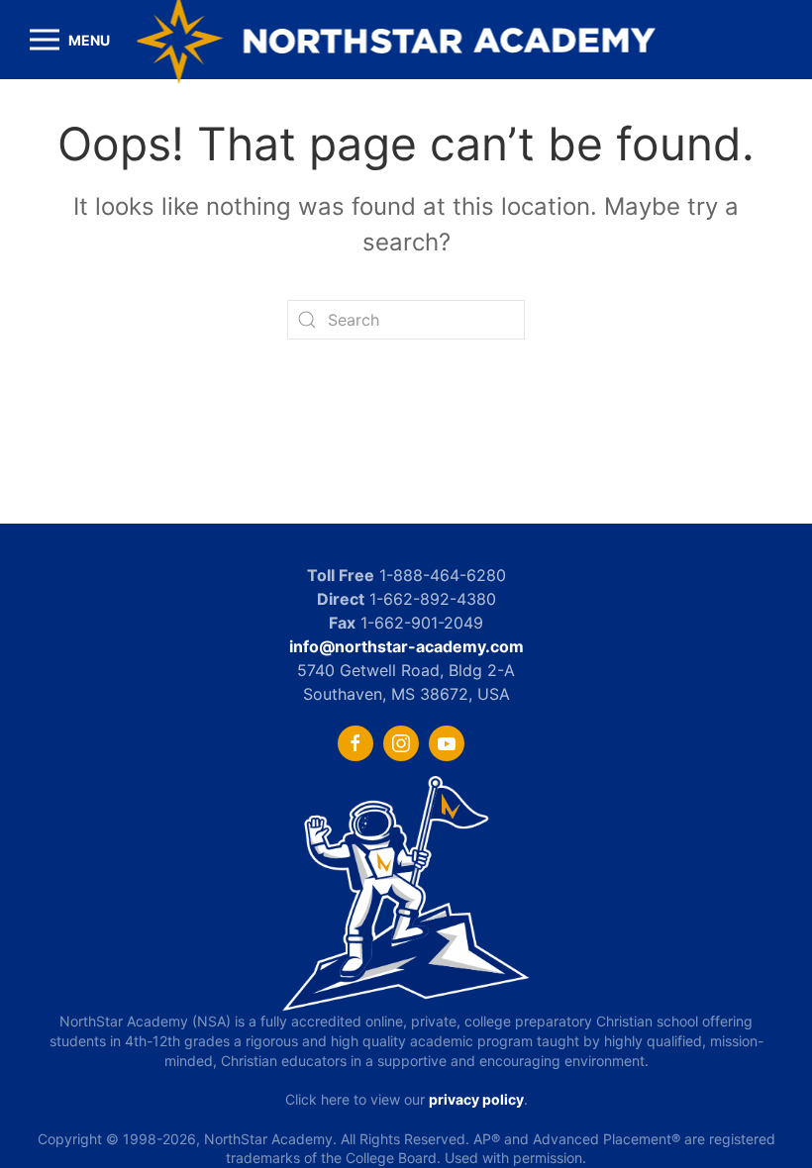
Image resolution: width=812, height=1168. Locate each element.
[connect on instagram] (401, 743)
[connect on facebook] (355, 743)
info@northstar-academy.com (406, 646)
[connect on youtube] (446, 743)
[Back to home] (406, 39)
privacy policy (476, 1099)
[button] (70, 39)
